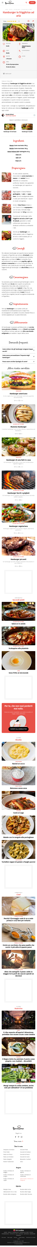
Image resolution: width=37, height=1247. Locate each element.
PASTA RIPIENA (18, 761)
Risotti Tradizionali (8, 1161)
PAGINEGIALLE (15, 1232)
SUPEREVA (18, 1235)
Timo (17, 154)
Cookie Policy (22, 1237)
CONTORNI (18, 810)
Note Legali (9, 1237)
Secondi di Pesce (25, 1154)
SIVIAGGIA (20, 1233)
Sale (17, 157)
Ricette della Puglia (25, 1192)
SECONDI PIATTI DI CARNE (26, 9)
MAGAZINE (18, 1057)
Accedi (32, 2)
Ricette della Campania (9, 1194)
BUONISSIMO (32, 1233)
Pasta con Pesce (7, 1154)
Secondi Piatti (24, 1149)
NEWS (18, 1030)
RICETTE (10, 9)
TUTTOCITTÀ (12, 1233)
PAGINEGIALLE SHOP (24, 1232)
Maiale (11, 148)
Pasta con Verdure (8, 1157)
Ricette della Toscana (26, 1194)
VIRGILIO (10, 1232)
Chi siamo (4, 1237)
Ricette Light (8, 73)
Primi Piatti (6, 1152)
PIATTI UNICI (18, 835)
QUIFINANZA (26, 1233)
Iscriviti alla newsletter (18, 729)
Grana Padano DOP (13, 151)
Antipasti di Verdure (8, 1149)
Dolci (21, 1161)
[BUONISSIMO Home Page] (9, 2)
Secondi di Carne (25, 1157)
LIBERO (5, 1232)
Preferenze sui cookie (30, 1237)
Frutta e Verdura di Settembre (25, 1175)
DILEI (17, 1233)
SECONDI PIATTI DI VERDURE (18, 523)
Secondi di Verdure (25, 1152)
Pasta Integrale (7, 1159)
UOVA (18, 670)
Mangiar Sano (7, 1189)
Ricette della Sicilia (25, 1189)
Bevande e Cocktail (25, 1159)
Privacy (15, 1237)
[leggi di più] (34, 115)
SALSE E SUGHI (18, 786)
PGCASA (31, 1232)
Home (6, 9)
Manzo (12, 145)
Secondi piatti (18, 599)
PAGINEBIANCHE (5, 1233)
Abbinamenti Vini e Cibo (10, 1192)
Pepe (17, 161)
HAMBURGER (18, 391)
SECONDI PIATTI (17, 9)
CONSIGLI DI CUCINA (18, 916)
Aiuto (18, 1238)
